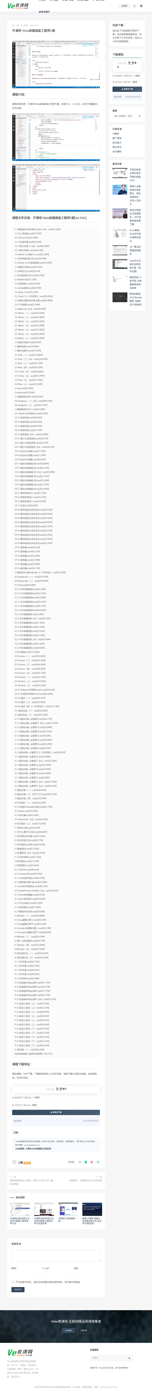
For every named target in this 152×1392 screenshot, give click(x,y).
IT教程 (25, 25)
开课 (16, 1133)
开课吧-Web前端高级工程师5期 (38, 1149)
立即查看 (68, 1330)
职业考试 (117, 147)
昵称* (14, 1268)
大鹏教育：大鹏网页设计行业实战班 (85, 1181)
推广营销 (117, 138)
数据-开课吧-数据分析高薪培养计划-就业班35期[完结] (92, 1221)
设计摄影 (117, 152)
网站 (76, 1268)
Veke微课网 (19, 1149)
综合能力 (117, 143)
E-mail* (46, 1268)
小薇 (20, 1162)
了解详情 (83, 1330)
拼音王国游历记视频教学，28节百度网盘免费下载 (135, 217)
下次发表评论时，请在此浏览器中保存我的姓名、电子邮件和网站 (48, 1282)
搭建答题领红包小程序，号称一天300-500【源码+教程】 (31, 1182)
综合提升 (45, 12)
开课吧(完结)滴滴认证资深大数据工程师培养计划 (20, 1221)
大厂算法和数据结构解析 (135, 250)
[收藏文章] (80, 1162)
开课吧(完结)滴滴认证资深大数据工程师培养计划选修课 (44, 1221)
